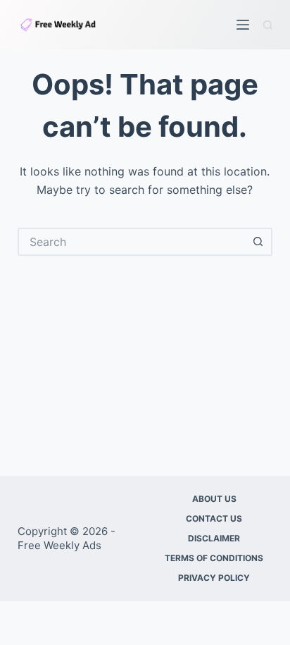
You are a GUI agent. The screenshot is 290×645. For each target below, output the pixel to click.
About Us (214, 498)
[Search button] (258, 242)
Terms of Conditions (214, 558)
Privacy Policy (214, 577)
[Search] (267, 25)
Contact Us (214, 518)
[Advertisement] (145, 359)
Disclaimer (214, 538)
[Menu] (243, 24)
